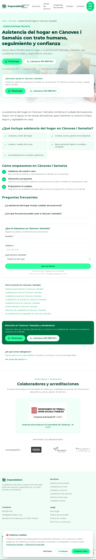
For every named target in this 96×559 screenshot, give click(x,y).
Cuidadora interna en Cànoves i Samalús (22, 303)
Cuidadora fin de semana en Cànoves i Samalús (25, 299)
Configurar (63, 551)
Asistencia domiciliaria (59, 483)
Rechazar (47, 551)
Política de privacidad (59, 515)
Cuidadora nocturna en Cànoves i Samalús (23, 296)
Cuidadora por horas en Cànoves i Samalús (23, 292)
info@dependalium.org (12, 515)
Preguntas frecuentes (58, 6)
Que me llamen (48, 266)
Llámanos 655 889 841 (41, 61)
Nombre (9, 236)
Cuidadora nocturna (58, 490)
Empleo (69, 6)
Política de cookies (58, 518)
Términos (57, 273)
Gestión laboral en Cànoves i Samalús (21, 306)
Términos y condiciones (60, 522)
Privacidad (49, 273)
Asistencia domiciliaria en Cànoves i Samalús (24, 289)
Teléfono (9, 245)
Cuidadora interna (57, 501)
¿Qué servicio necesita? (15, 255)
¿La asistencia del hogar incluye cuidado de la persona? (33, 205)
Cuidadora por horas (58, 487)
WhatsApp (13, 61)
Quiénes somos (25, 6)
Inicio (4, 21)
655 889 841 (90, 6)
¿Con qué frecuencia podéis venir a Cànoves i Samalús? (33, 213)
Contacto (80, 6)
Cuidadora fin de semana (61, 494)
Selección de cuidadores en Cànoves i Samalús (25, 310)
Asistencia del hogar (59, 497)
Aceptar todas (80, 551)
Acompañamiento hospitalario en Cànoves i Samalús (28, 314)
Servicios (36, 6)
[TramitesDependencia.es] (13, 450)
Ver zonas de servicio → (16, 359)
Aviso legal (54, 511)
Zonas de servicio (46, 6)
